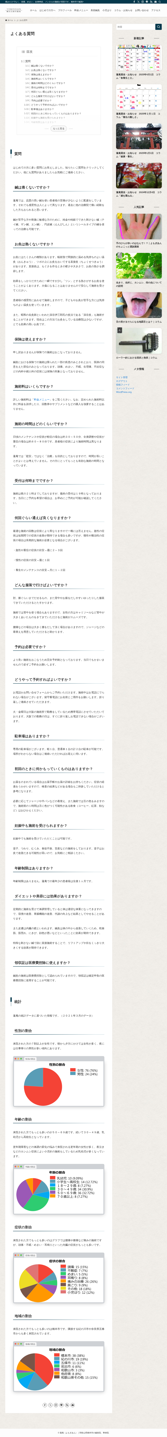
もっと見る (58, 128)
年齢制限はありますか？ (43, 122)
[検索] (160, 2)
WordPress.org (124, 392)
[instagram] (143, 2)
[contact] (155, 2)
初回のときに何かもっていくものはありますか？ (56, 113)
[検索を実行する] (158, 27)
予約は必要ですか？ (41, 100)
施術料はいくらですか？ (43, 78)
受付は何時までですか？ (43, 87)
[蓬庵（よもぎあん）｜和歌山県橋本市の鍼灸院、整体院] (13, 10)
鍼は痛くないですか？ (42, 65)
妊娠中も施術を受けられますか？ (48, 117)
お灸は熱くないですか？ (43, 70)
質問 (27, 61)
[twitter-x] (138, 2)
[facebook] (134, 2)
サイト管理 (122, 377)
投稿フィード (123, 384)
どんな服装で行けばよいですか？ (48, 96)
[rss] (151, 2)
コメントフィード (125, 388)
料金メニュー (42, 399)
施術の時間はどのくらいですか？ (48, 83)
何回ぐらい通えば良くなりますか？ (49, 91)
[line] (147, 2)
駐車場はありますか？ (42, 109)
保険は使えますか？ (41, 74)
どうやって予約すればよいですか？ (49, 104)
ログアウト (122, 381)
